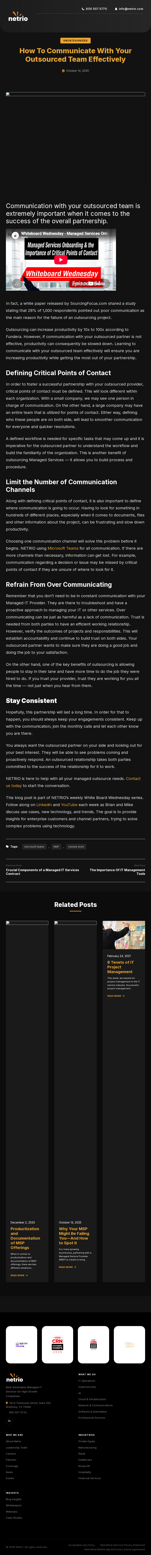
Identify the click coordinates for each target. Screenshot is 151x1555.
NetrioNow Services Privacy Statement (122, 1545)
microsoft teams (34, 846)
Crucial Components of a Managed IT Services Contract (42, 872)
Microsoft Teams (63, 548)
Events (10, 1478)
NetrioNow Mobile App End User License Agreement (114, 1549)
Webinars (11, 1511)
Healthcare (85, 1459)
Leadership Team (16, 1447)
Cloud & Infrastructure (92, 1399)
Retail (81, 1453)
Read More (18, 1275)
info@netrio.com (131, 8)
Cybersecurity (87, 1386)
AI (79, 1393)
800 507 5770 (96, 8)
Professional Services (91, 1417)
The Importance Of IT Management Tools (117, 872)
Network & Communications (95, 1405)
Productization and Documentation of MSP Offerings (25, 1238)
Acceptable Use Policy (81, 1545)
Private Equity (86, 1441)
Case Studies (14, 1517)
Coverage (12, 1466)
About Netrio (13, 1441)
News (9, 1472)
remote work (76, 846)
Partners (11, 1459)
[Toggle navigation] (41, 20)
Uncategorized (75, 40)
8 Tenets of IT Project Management (120, 967)
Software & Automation (92, 1411)
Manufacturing (87, 1447)
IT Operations (86, 1380)
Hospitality (84, 1472)
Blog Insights (13, 1499)
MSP (56, 846)
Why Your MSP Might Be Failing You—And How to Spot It (74, 1235)
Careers (11, 1453)
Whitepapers (14, 1505)
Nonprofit (84, 1466)
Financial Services (89, 1478)
